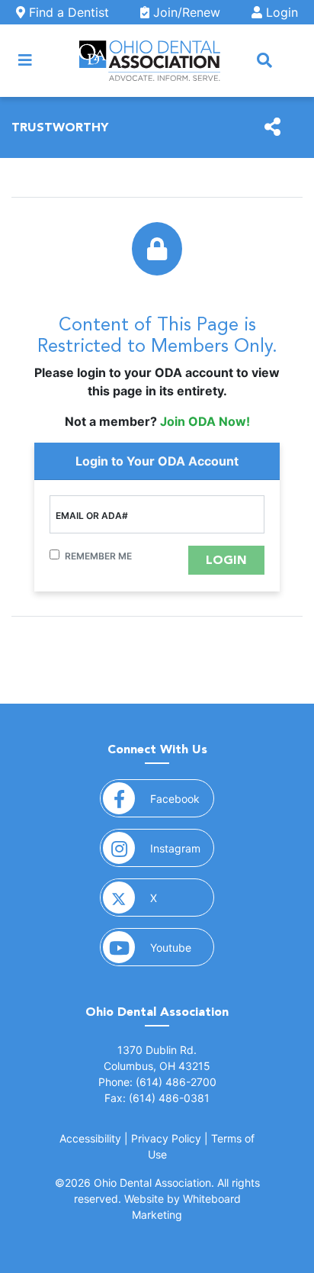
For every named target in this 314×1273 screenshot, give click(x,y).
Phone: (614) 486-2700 (157, 1081)
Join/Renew (184, 12)
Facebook (182, 798)
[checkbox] (54, 554)
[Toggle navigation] (25, 60)
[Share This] (272, 127)
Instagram (182, 848)
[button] (264, 60)
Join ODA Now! (205, 421)
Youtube (182, 947)
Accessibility (90, 1138)
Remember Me (98, 556)
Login (280, 12)
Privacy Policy (166, 1138)
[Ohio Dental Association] (149, 61)
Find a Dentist (67, 12)
